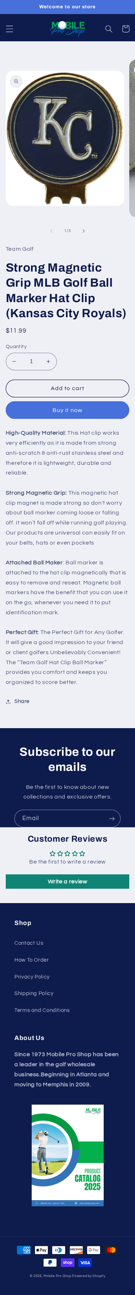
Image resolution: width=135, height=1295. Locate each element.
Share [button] (22, 701)
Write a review (67, 881)
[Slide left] (51, 231)
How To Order (31, 960)
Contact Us (28, 943)
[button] (9, 28)
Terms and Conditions (42, 1010)
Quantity (16, 346)
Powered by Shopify (88, 1276)
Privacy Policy (32, 977)
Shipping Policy (33, 993)
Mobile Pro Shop (57, 1276)
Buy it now (67, 410)
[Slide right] (84, 231)
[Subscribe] (112, 818)
